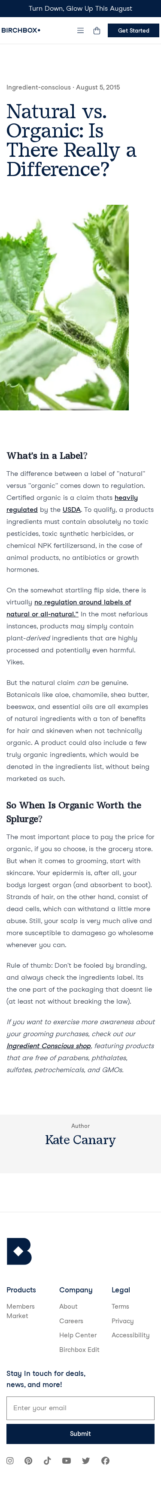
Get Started (133, 30)
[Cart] (96, 30)
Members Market (20, 1311)
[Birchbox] (19, 1251)
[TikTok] (47, 1462)
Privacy (123, 1321)
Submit (80, 1434)
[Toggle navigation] (81, 30)
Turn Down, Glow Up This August (80, 8)
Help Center (78, 1335)
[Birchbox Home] (21, 30)
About (68, 1306)
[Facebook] (105, 1462)
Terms (120, 1306)
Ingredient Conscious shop (48, 1046)
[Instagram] (9, 1462)
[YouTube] (66, 1462)
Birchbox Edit (79, 1350)
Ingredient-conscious (38, 87)
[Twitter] (86, 1462)
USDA (72, 509)
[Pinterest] (28, 1462)
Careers (71, 1321)
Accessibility (131, 1335)
